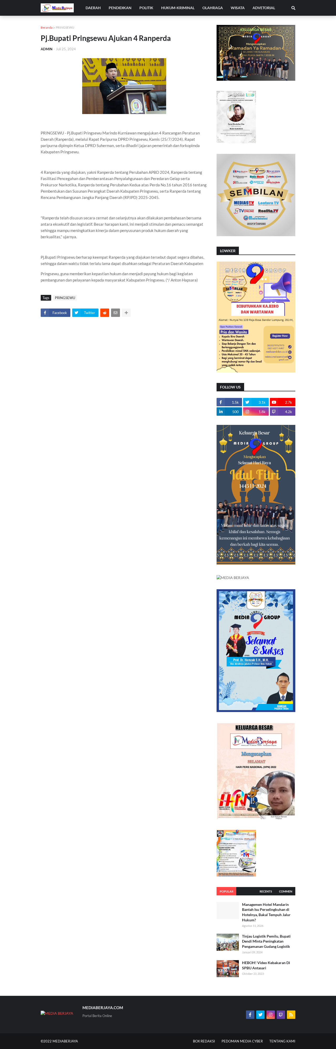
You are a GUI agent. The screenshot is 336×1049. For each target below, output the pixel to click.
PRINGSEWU (65, 27)
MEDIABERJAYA (65, 1041)
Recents (266, 891)
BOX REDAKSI (204, 1041)
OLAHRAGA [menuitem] (212, 8)
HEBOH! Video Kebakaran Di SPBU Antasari (266, 965)
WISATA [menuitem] (238, 8)
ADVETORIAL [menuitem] (264, 8)
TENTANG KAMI (282, 1041)
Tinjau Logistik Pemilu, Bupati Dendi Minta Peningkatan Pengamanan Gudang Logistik (266, 941)
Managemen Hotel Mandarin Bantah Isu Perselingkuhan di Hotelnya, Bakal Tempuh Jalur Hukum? (266, 912)
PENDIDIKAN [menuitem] (120, 8)
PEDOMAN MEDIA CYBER (242, 1041)
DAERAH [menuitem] (93, 8)
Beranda (46, 27)
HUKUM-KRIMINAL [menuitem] (178, 8)
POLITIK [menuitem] (146, 8)
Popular (226, 891)
